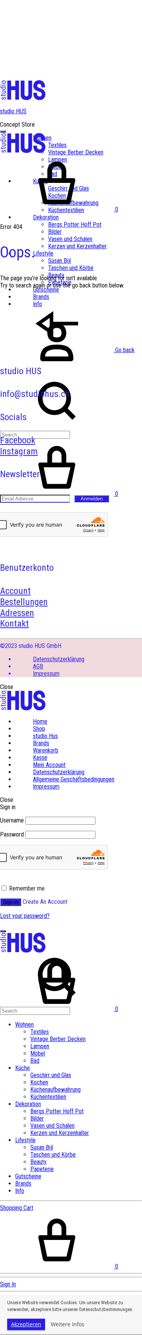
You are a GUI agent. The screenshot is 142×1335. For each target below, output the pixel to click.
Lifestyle (43, 253)
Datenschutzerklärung (58, 659)
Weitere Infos (67, 1324)
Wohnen (24, 1024)
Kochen (39, 1082)
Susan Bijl (59, 260)
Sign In (8, 1284)
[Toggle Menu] (3, 131)
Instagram (19, 451)
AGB (38, 666)
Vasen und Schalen (70, 239)
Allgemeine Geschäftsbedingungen (73, 779)
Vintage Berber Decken (75, 152)
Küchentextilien (48, 1096)
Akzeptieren (26, 1324)
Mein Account (49, 764)
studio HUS (13, 111)
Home (40, 721)
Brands (41, 743)
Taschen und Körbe (71, 267)
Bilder (55, 231)
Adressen (17, 613)
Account (15, 591)
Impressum (46, 673)
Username (12, 820)
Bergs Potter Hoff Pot (74, 224)
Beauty (38, 1161)
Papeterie (42, 1169)
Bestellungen (24, 602)
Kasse (40, 757)
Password (12, 834)
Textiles (57, 145)
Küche (22, 1067)
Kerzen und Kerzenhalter (77, 246)
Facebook (17, 440)
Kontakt (14, 623)
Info (19, 1190)
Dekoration (46, 217)
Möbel (37, 1053)
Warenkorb (45, 750)
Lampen (39, 1046)
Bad (34, 1060)
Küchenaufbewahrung (55, 1089)
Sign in (10, 902)
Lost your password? (25, 915)
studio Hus (45, 736)
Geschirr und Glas (50, 1075)
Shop (39, 728)
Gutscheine (46, 289)
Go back (124, 350)
